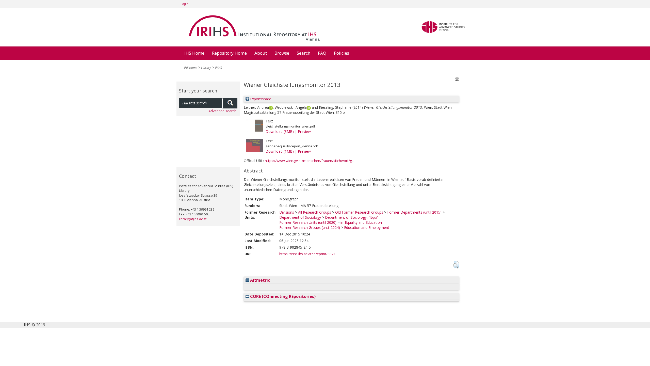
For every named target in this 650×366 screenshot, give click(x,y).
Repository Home (229, 53)
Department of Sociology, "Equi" (352, 217)
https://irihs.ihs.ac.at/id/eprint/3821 (307, 253)
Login (184, 4)
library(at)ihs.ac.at (192, 219)
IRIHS (218, 68)
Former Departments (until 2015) (414, 212)
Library (206, 68)
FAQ (322, 53)
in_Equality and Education (361, 222)
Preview (304, 131)
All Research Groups (314, 212)
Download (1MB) (280, 151)
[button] (456, 264)
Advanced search (222, 110)
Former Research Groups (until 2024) (309, 227)
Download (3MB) (280, 131)
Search (303, 53)
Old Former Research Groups (359, 212)
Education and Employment (366, 227)
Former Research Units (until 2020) (307, 222)
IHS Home (194, 53)
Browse (281, 53)
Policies (341, 53)
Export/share (260, 99)
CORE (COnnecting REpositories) (282, 296)
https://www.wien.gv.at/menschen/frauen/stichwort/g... (309, 160)
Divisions (286, 212)
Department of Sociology (300, 217)
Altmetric (259, 280)
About (260, 53)
